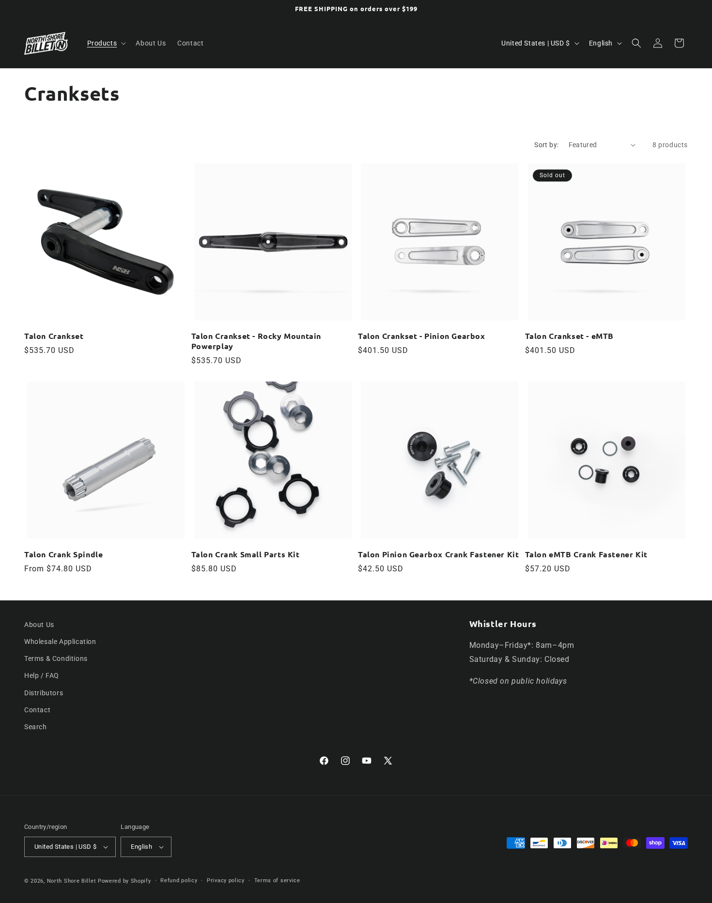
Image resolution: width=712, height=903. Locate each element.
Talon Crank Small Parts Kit (245, 554)
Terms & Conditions (56, 658)
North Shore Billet (71, 881)
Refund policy (178, 880)
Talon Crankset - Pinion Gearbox (421, 336)
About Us (39, 624)
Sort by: (546, 145)
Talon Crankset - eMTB (569, 336)
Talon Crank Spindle (63, 554)
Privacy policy (226, 880)
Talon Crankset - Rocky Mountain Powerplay (256, 341)
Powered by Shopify (124, 881)
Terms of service (277, 880)
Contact (37, 710)
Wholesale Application (60, 641)
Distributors (43, 693)
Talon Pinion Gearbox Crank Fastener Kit (438, 554)
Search (35, 727)
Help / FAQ (41, 675)
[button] (105, 43)
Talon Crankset (53, 336)
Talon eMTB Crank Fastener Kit (586, 554)
